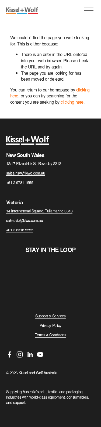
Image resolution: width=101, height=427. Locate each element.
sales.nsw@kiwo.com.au (25, 173)
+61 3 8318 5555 (19, 229)
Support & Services (50, 315)
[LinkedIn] (30, 354)
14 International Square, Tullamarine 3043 (39, 211)
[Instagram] (19, 354)
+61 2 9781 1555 (19, 182)
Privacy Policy (50, 325)
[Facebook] (9, 354)
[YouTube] (40, 354)
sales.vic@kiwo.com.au (24, 220)
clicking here (72, 101)
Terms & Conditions (50, 334)
